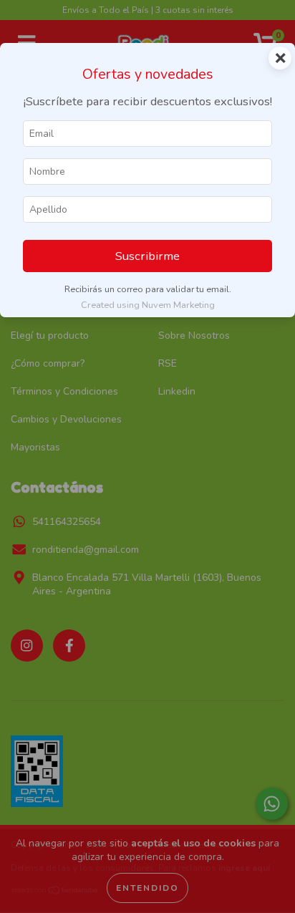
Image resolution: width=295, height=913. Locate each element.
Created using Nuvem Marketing (148, 305)
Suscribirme (147, 256)
